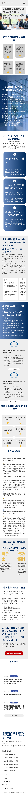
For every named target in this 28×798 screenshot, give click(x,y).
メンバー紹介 (6, 781)
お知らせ (4, 785)
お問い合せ (5, 775)
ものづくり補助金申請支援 (11, 767)
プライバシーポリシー (8, 788)
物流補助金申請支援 (9, 771)
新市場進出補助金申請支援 (11, 764)
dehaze (24, 3)
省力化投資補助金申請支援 (11, 761)
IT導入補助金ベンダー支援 (11, 757)
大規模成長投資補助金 (10, 754)
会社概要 (4, 778)
